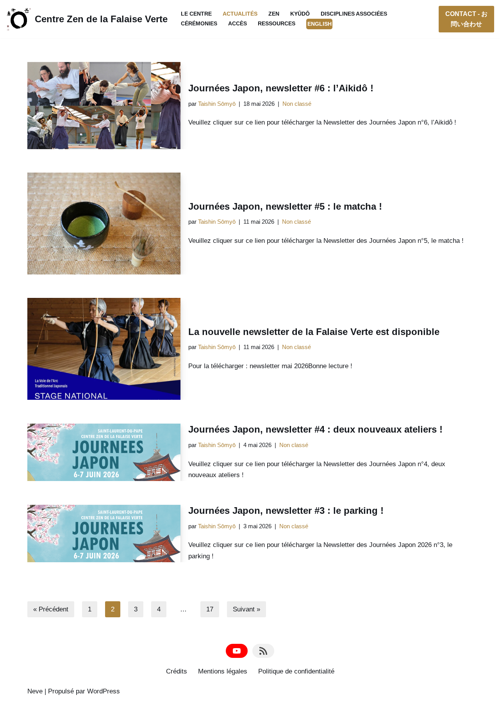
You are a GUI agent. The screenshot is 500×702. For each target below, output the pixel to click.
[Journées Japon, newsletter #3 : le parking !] (103, 533)
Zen (273, 14)
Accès (237, 24)
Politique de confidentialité (296, 671)
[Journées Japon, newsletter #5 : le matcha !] (103, 223)
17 (209, 609)
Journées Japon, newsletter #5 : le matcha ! (285, 206)
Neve (35, 691)
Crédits (176, 671)
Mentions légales (222, 671)
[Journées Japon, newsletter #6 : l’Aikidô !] (103, 105)
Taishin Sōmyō (217, 103)
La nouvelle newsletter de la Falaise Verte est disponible (313, 331)
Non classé (296, 103)
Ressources (276, 24)
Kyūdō (300, 14)
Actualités (240, 14)
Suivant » (246, 609)
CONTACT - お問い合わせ (466, 19)
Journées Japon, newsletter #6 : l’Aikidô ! (280, 88)
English (319, 24)
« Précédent (50, 609)
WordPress (103, 691)
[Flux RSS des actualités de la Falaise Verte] (263, 651)
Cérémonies (199, 24)
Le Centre (196, 14)
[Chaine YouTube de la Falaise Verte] (237, 651)
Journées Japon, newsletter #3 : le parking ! (286, 510)
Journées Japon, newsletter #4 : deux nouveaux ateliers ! (315, 429)
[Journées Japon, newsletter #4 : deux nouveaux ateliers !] (103, 452)
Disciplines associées (354, 14)
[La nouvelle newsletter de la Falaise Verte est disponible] (103, 349)
